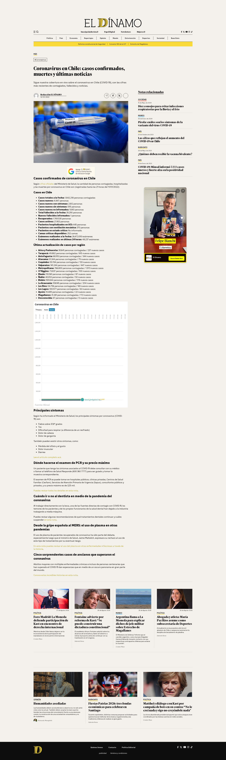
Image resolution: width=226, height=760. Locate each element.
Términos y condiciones (118, 753)
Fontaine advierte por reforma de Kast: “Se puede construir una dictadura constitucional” (92, 622)
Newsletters (126, 32)
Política (50, 38)
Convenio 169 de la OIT (117, 44)
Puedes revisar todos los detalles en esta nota (56, 490)
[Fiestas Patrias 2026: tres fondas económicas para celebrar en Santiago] (113, 684)
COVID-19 (105, 82)
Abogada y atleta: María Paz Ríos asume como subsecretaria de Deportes (174, 620)
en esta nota (50, 519)
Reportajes (88, 38)
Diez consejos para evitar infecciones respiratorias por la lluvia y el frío (161, 107)
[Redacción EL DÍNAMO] (36, 95)
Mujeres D (141, 32)
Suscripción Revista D (89, 32)
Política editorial (128, 747)
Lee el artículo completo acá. (47, 457)
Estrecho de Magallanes (139, 44)
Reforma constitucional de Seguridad (91, 44)
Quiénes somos (97, 747)
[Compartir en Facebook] (113, 95)
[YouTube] (187, 32)
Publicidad (103, 753)
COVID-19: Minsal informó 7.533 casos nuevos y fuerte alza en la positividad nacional (161, 170)
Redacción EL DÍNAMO (51, 94)
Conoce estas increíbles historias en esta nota (56, 575)
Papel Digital (109, 32)
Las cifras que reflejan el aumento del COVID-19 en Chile (161, 139)
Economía (73, 38)
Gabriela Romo (79, 641)
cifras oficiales (47, 183)
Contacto (112, 747)
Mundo (115, 38)
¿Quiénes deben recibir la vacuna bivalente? (165, 154)
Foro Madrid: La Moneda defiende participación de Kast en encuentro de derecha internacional (51, 622)
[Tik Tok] (191, 747)
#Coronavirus (40, 60)
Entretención (130, 38)
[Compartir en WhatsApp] (125, 95)
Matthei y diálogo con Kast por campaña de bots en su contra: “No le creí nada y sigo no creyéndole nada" (167, 706)
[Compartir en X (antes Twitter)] (119, 95)
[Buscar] (37, 32)
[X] (181, 747)
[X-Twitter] (184, 32)
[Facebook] (181, 32)
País (61, 38)
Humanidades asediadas (50, 703)
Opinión (103, 38)
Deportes (146, 38)
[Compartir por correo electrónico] (106, 95)
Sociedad (160, 38)
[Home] (113, 22)
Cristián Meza (38, 639)
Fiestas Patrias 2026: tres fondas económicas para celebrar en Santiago (109, 706)
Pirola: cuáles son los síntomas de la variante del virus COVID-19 (160, 123)
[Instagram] (189, 32)
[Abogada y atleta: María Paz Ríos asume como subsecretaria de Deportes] (174, 599)
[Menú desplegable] (34, 32)
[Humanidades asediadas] (58, 684)
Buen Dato (175, 38)
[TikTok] (191, 32)
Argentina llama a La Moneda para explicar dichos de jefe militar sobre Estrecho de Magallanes (130, 623)
